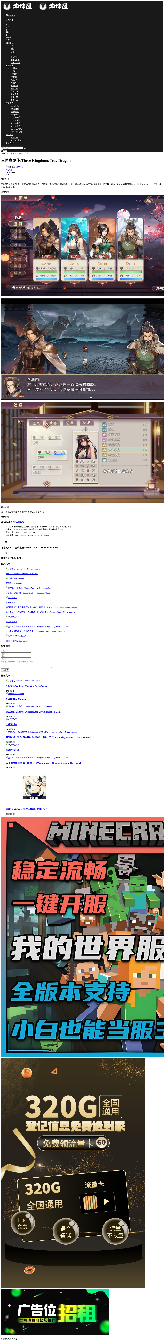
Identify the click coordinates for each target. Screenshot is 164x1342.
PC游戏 (14, 74)
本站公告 (14, 138)
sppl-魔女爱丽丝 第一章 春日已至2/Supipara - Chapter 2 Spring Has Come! (43, 763)
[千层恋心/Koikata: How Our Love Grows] (23, 681)
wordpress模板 (16, 129)
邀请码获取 (10, 143)
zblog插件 (15, 114)
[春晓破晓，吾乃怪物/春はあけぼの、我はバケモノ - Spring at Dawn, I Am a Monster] (41, 732)
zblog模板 (15, 112)
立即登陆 (20, 522)
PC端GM (14, 86)
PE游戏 (14, 77)
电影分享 (14, 100)
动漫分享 (14, 97)
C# (12, 45)
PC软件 (14, 80)
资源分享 (9, 65)
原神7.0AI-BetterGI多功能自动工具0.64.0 (26, 809)
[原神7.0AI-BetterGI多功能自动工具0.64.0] (34, 804)
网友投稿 (20, 167)
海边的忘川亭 (12, 750)
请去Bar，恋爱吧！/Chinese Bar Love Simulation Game (33, 712)
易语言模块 (15, 63)
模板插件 (9, 103)
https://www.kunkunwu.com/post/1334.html (32, 535)
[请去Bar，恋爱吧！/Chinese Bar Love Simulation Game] (29, 706)
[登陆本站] (4, 151)
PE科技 (14, 71)
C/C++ (13, 52)
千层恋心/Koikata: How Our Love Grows (26, 686)
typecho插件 (15, 126)
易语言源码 (15, 60)
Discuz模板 (15, 117)
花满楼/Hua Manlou (16, 699)
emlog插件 (15, 109)
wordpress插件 (16, 132)
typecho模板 (15, 123)
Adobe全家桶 (16, 140)
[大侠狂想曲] (11, 719)
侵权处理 (9, 135)
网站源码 (14, 57)
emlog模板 (15, 106)
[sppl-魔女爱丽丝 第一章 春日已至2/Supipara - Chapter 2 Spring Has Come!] (37, 758)
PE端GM (14, 89)
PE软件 (14, 83)
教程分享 (14, 91)
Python (13, 54)
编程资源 (9, 43)
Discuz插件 (15, 120)
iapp (12, 50)
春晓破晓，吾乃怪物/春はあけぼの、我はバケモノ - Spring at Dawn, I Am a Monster (48, 737)
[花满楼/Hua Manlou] (15, 694)
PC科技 (14, 68)
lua (12, 48)
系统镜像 (14, 94)
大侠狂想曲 (11, 724)
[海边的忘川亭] (12, 745)
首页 (8, 40)
